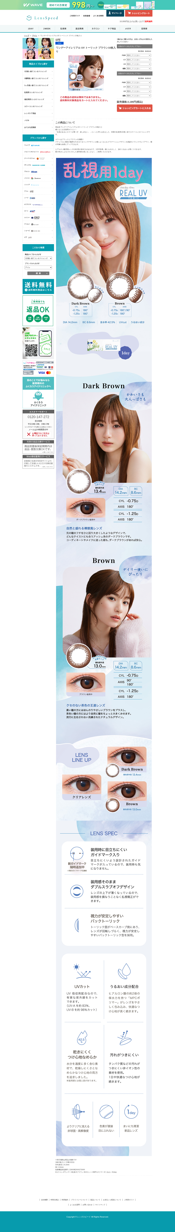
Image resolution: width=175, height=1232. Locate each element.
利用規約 (65, 1200)
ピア (25, 237)
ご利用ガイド (129, 1200)
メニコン (27, 178)
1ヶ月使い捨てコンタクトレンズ (36, 85)
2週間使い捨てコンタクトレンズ (36, 78)
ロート (26, 211)
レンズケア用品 (30, 113)
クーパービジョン (29, 158)
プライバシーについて (79, 1200)
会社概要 (44, 1200)
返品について (95, 1200)
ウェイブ (27, 145)
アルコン (27, 171)
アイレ (34, 36)
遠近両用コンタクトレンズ (34, 99)
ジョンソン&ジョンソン (31, 151)
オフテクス (27, 204)
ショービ (27, 230)
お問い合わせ (87, 1205)
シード (26, 197)
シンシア (27, 184)
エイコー (27, 217)
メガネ (26, 120)
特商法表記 (55, 1200)
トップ (26, 36)
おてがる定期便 (30, 127)
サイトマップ (100, 1205)
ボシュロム (27, 165)
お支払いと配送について (112, 1200)
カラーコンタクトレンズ (33, 106)
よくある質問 (75, 1205)
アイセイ (27, 224)
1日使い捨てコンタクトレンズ (35, 71)
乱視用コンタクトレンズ (33, 92)
